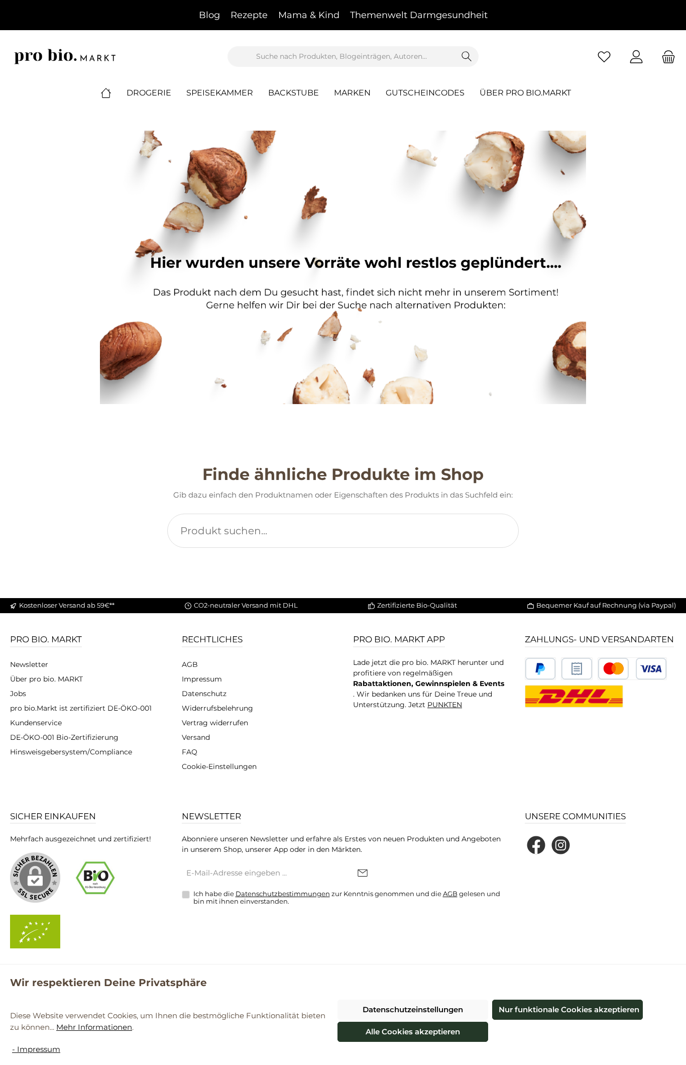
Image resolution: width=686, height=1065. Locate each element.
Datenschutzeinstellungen (413, 1009)
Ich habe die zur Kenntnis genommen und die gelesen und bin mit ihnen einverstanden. (346, 898)
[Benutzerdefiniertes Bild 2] (577, 668)
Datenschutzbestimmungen (283, 894)
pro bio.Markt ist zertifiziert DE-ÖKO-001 (81, 708)
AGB (190, 664)
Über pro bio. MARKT (46, 679)
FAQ (189, 751)
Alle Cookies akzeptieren (413, 1031)
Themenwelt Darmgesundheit (419, 15)
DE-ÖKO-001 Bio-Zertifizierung (64, 737)
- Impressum (36, 1049)
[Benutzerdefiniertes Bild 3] (632, 668)
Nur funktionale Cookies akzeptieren (569, 1009)
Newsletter (29, 664)
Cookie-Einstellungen (219, 766)
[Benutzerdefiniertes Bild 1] (540, 668)
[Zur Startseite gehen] (65, 56)
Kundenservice (36, 722)
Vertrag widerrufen (215, 722)
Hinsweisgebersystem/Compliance (71, 751)
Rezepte (249, 15)
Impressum (202, 679)
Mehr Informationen (94, 1027)
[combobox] (341, 56)
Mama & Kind (308, 15)
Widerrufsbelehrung (217, 708)
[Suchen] (467, 56)
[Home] (113, 93)
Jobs (18, 693)
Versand (196, 737)
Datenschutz (204, 693)
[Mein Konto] (636, 56)
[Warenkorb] (665, 56)
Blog (209, 15)
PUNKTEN (444, 704)
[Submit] (362, 874)
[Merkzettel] (604, 56)
